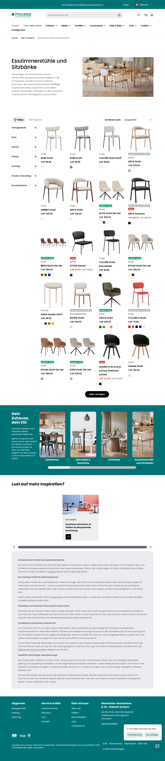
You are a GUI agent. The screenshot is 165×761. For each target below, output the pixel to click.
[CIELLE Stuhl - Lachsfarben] (111, 327)
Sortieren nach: (113, 119)
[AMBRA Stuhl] (53, 190)
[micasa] (21, 15)
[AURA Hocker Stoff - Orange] (53, 323)
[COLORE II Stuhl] (140, 295)
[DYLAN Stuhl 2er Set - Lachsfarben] (42, 378)
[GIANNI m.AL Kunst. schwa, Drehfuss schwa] (111, 346)
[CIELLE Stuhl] (111, 295)
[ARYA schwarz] (140, 190)
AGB (105, 743)
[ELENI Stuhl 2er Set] (82, 346)
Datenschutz (115, 743)
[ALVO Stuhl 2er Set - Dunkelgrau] (104, 222)
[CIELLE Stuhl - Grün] (100, 327)
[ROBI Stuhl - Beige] (42, 167)
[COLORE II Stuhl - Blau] (140, 326)
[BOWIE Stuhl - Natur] (71, 327)
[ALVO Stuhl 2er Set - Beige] (100, 222)
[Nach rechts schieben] (140, 467)
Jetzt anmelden (109, 723)
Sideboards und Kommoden (32, 649)
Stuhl (44, 154)
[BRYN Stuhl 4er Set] (53, 242)
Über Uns (142, 743)
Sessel (73, 262)
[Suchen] (119, 15)
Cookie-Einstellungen (113, 749)
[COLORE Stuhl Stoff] (111, 138)
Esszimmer (56, 597)
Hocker (45, 310)
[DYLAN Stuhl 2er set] (140, 242)
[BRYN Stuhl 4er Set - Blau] (49, 275)
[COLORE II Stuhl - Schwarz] (136, 326)
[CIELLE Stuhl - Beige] (107, 327)
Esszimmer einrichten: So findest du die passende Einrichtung (78, 527)
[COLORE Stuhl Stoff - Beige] (100, 167)
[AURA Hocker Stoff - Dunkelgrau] (45, 323)
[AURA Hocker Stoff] (53, 295)
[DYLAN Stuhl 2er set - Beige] (129, 275)
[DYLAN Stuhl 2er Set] (53, 346)
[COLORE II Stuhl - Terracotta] (133, 326)
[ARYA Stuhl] (140, 138)
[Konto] (151, 15)
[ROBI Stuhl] (53, 138)
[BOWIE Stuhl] (82, 295)
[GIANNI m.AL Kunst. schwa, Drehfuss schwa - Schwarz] (100, 384)
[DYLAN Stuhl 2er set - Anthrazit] (133, 275)
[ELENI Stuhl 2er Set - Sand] (71, 378)
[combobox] (143, 4)
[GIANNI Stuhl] (140, 346)
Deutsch (144, 4)
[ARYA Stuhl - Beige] (71, 219)
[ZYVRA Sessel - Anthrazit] (71, 275)
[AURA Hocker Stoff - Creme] (42, 323)
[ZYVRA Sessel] (82, 242)
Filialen (126, 4)
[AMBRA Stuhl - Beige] (42, 219)
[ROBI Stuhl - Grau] (71, 167)
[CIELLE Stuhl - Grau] (104, 327)
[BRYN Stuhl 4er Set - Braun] (42, 275)
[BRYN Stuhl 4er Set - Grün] (45, 275)
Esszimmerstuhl (78, 314)
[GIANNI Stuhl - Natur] (129, 375)
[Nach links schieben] (43, 467)
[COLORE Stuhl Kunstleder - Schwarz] (100, 275)
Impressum (130, 743)
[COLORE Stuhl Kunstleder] (111, 242)
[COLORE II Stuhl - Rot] (129, 326)
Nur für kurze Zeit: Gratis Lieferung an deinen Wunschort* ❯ (82, 4)
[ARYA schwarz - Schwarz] (129, 223)
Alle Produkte (27, 37)
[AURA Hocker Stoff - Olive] (49, 323)
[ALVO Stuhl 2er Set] (111, 190)
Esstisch (52, 571)
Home (15, 37)
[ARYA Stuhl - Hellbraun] (129, 170)
